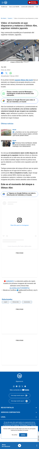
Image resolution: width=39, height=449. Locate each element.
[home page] (19, 375)
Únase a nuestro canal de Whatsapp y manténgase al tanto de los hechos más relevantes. (20, 93)
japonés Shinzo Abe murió (24, 80)
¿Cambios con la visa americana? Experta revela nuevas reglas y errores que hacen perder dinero (25, 133)
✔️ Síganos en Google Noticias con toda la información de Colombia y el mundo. (21, 194)
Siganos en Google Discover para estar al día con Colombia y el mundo (21, 101)
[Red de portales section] (36, 407)
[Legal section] (36, 417)
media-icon (19, 445)
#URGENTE (10, 281)
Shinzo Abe (16, 302)
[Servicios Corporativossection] (36, 412)
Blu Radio (3, 18)
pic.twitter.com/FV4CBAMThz (19, 288)
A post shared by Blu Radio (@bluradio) (19, 246)
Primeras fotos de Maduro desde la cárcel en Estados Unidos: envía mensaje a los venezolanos (24, 144)
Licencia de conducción (27, 7)
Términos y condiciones (10, 424)
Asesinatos (27, 302)
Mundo (10, 18)
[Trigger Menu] (2, 2)
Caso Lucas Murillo (14, 7)
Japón (5, 302)
